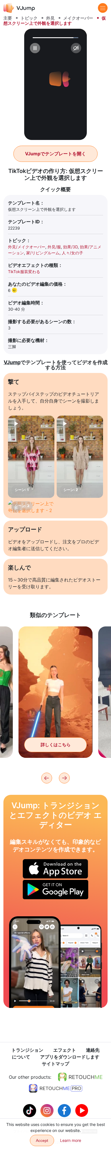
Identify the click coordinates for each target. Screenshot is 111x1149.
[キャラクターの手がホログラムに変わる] (35, 962)
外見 (50, 18)
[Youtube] (81, 1110)
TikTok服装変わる (24, 271)
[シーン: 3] (31, 507)
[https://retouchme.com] (80, 1077)
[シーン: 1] (31, 457)
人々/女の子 (72, 252)
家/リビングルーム (42, 252)
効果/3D (70, 246)
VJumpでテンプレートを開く (55, 153)
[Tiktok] (30, 1110)
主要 (7, 18)
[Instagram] (47, 1110)
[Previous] (46, 778)
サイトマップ (55, 1064)
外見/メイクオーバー (26, 246)
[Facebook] (65, 1110)
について (21, 1057)
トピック (29, 18)
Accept (42, 1140)
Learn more (70, 1140)
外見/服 (54, 246)
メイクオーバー (78, 18)
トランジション (27, 1050)
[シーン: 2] (80, 457)
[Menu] (103, 8)
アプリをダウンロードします (69, 1057)
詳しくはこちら (56, 744)
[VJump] (19, 8)
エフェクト (64, 1050)
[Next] (64, 778)
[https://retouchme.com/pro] (55, 1088)
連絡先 (93, 1050)
